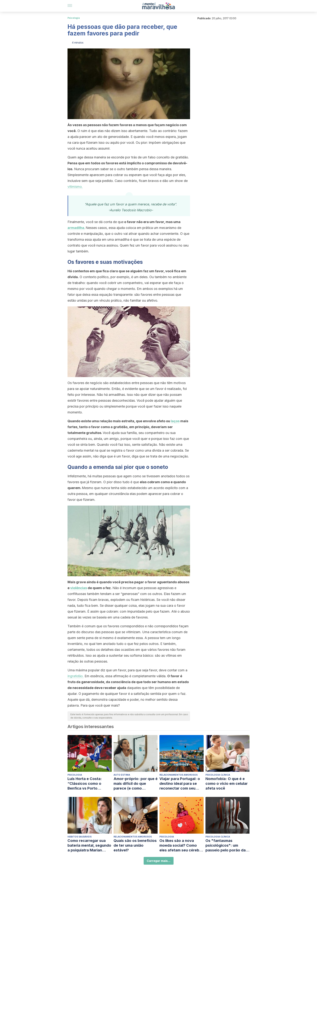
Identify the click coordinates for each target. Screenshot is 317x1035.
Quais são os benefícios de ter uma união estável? (135, 845)
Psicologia (74, 18)
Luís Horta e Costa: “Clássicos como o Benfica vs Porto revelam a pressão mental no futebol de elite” (86, 784)
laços (175, 421)
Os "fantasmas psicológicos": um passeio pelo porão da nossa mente (225, 845)
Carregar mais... (158, 861)
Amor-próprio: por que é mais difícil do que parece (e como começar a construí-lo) (136, 784)
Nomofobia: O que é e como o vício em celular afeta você (226, 783)
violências (78, 588)
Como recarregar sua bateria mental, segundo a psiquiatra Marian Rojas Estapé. (89, 845)
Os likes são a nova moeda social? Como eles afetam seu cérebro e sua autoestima (181, 845)
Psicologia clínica (217, 774)
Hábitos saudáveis (80, 836)
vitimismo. (75, 187)
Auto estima (122, 774)
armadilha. (76, 228)
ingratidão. (76, 676)
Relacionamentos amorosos (178, 774)
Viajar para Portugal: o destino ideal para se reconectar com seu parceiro (179, 784)
